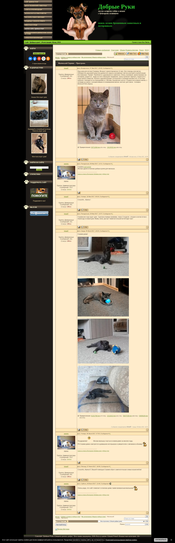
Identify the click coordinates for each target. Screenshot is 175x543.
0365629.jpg (143, 416)
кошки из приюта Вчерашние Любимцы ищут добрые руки (93, 174)
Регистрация (46, 42)
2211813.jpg (111, 416)
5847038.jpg (127, 416)
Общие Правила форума (129, 50)
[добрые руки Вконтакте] (39, 215)
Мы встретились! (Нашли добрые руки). (94, 57)
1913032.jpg (111, 147)
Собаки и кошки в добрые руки (70, 57)
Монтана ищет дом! (39, 157)
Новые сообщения (103, 50)
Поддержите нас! (39, 201)
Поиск (141, 50)
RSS (59, 42)
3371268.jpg (95, 147)
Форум (57, 57)
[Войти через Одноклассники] (48, 59)
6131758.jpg (95, 416)
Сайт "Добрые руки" (32, 42)
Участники (115, 50)
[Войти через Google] (44, 59)
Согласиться (160, 539)
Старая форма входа (39, 63)
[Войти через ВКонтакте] (30, 59)
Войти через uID (39, 53)
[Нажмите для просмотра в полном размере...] (103, 275)
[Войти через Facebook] (35, 59)
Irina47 (66, 68)
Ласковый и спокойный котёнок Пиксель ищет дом (39, 130)
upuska (66, 163)
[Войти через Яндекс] (39, 59)
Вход (54, 42)
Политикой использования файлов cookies (121, 540)
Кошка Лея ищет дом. (39, 97)
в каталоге (87, 167)
